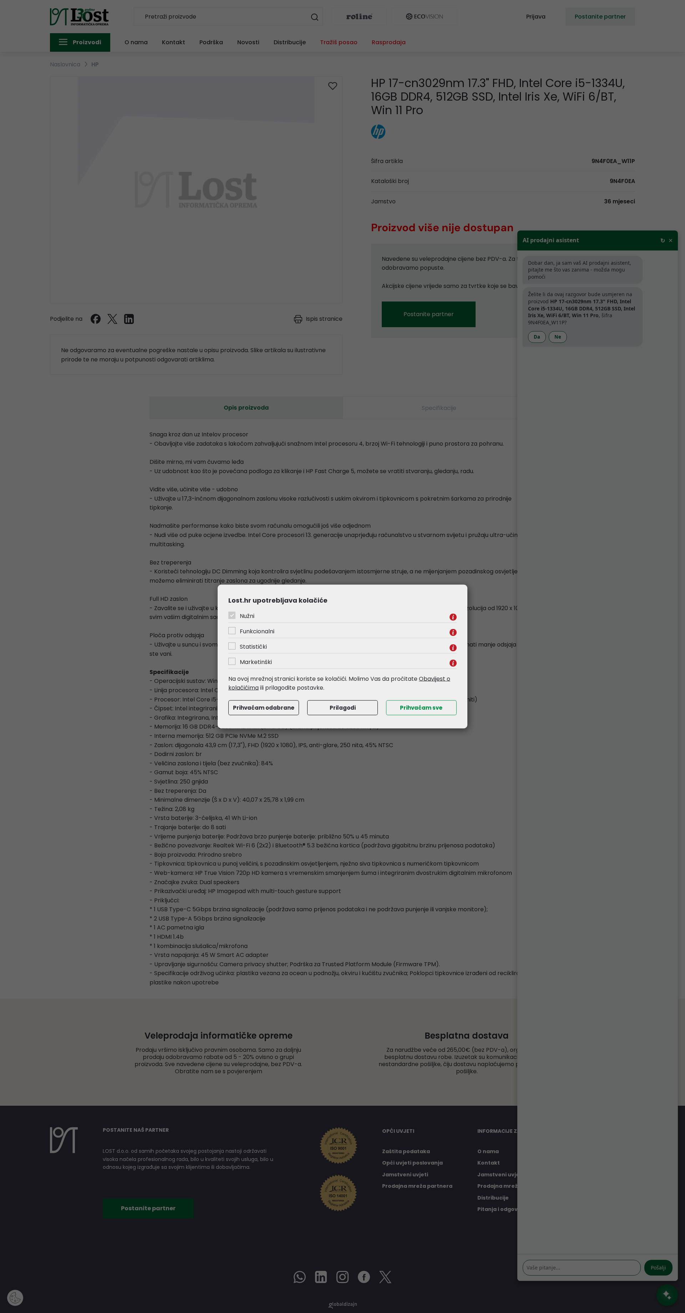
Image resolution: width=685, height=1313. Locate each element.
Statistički (253, 646)
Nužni (247, 616)
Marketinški (256, 662)
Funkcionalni (257, 631)
